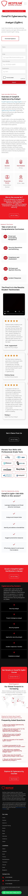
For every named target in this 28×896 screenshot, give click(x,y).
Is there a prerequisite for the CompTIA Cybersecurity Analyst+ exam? (13, 746)
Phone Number (6, 61)
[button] (25, 3)
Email (3, 54)
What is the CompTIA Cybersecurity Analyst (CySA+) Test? (13, 725)
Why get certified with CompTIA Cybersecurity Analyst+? (11, 759)
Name (3, 47)
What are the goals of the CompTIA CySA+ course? (12, 740)
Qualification (5, 68)
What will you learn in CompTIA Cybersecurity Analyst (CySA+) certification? (11, 735)
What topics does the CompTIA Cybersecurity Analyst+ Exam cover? (12, 755)
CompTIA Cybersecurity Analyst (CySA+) (12, 102)
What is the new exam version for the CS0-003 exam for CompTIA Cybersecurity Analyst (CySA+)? (13, 730)
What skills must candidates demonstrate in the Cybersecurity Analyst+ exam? (12, 751)
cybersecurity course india (8, 110)
